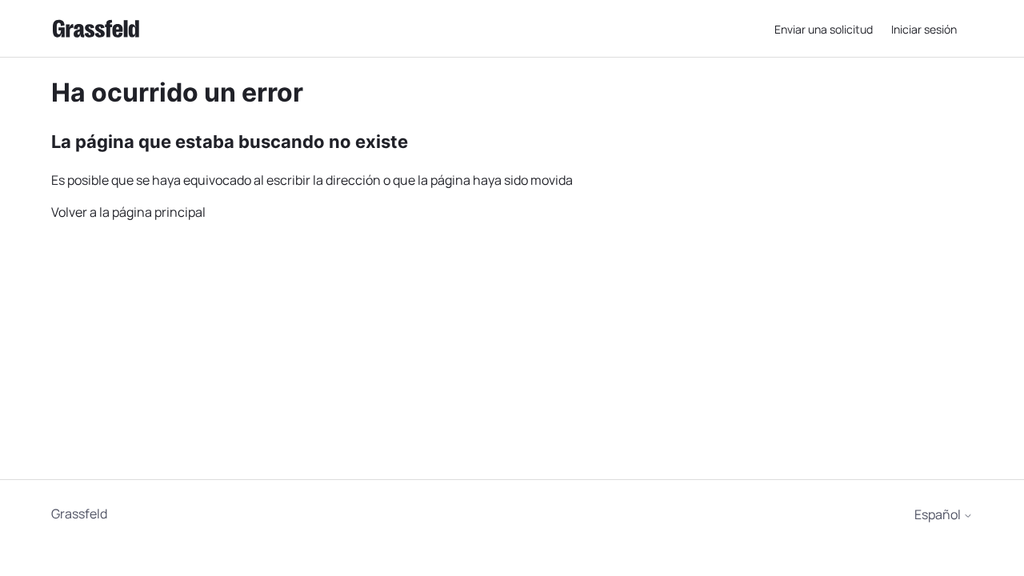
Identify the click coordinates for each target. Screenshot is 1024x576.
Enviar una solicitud (823, 29)
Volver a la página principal (128, 212)
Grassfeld (79, 513)
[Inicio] (96, 28)
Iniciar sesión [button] (924, 29)
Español (938, 514)
